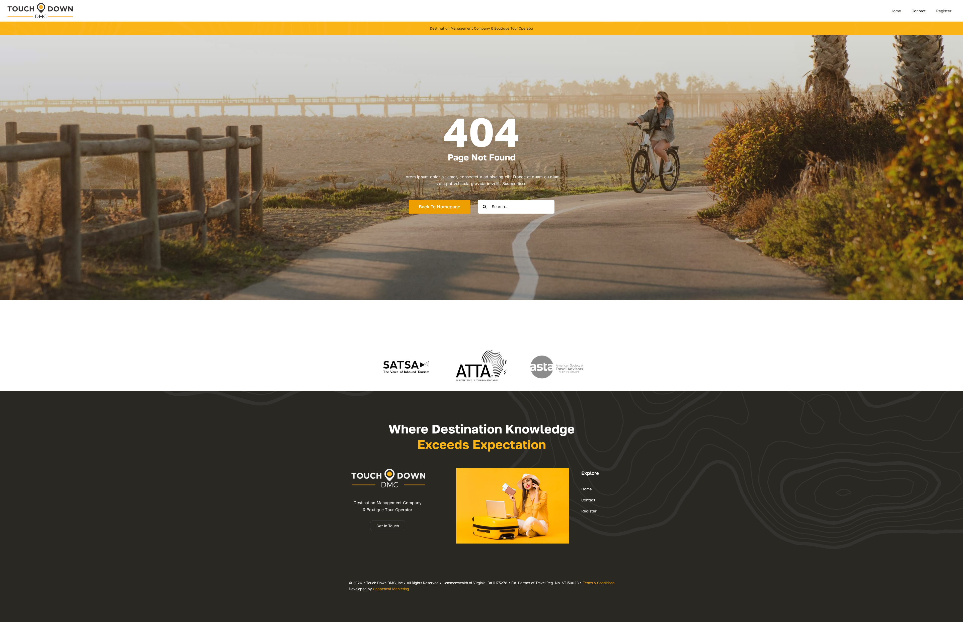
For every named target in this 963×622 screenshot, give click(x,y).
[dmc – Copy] (40, 5)
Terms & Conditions (598, 583)
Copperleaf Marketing (391, 589)
